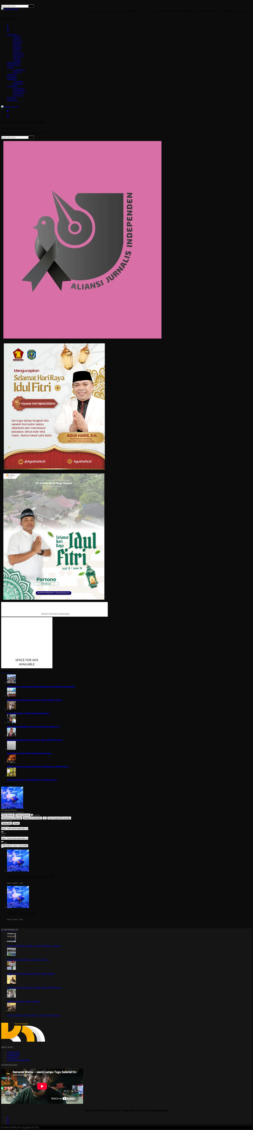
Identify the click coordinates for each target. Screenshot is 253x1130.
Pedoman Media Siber (18, 1060)
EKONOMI (17, 41)
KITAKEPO (12, 74)
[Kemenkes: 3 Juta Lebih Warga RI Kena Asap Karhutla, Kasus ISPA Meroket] (11, 749)
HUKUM (16, 44)
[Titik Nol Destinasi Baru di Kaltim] (11, 997)
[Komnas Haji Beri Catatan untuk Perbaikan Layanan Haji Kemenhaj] (11, 941)
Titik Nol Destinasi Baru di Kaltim (23, 1001)
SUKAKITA (12, 79)
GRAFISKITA (18, 88)
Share (16, 823)
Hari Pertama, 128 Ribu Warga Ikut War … (28, 959)
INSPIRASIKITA (13, 62)
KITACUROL (12, 100)
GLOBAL (17, 60)
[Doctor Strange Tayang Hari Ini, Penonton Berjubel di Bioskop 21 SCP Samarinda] (11, 1010)
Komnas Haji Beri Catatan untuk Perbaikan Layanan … (34, 945)
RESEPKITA (18, 84)
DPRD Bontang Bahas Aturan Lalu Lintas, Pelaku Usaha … (35, 700)
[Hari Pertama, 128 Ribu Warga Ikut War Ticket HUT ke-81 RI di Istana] (11, 955)
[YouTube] (8, 1123)
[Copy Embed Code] (2, 847)
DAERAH (17, 37)
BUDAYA (17, 48)
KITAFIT (10, 67)
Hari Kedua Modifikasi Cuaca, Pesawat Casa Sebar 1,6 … (33, 726)
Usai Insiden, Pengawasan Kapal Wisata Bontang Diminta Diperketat (41, 687)
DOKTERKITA (19, 69)
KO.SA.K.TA (18, 95)
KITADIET (17, 72)
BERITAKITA (12, 34)
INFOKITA (11, 98)
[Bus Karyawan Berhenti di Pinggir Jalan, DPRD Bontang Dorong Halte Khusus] (11, 736)
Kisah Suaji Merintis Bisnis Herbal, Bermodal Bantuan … (35, 987)
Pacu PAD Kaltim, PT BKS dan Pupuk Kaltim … (29, 713)
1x (45, 818)
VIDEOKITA (18, 93)
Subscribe (6, 823)
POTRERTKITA (19, 91)
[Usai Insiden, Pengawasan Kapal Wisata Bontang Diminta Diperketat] (11, 682)
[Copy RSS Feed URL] (2, 831)
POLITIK (16, 39)
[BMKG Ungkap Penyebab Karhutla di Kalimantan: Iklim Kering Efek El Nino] (11, 762)
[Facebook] (7, 1117)
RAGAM (16, 51)
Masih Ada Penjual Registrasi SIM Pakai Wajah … (31, 973)
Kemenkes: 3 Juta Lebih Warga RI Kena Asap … (29, 753)
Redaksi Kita (13, 1054)
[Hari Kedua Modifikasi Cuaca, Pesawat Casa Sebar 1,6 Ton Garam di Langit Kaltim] (11, 722)
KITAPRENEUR (13, 65)
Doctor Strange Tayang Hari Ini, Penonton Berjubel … (34, 1015)
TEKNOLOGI (18, 55)
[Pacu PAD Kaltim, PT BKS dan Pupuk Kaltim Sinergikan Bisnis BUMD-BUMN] (11, 709)
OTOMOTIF (18, 53)
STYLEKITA (18, 81)
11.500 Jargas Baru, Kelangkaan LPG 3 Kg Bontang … (32, 780)
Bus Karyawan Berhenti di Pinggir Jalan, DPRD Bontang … (35, 740)
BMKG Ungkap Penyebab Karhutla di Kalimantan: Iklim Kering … (38, 766)
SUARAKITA (12, 86)
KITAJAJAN (12, 76)
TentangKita (13, 1052)
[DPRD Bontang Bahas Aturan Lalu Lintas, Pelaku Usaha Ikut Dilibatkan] (11, 696)
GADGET (17, 58)
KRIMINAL (17, 46)
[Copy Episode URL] (2, 841)
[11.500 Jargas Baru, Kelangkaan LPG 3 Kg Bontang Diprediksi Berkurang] (11, 776)
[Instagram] (8, 1120)
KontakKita (12, 1057)
